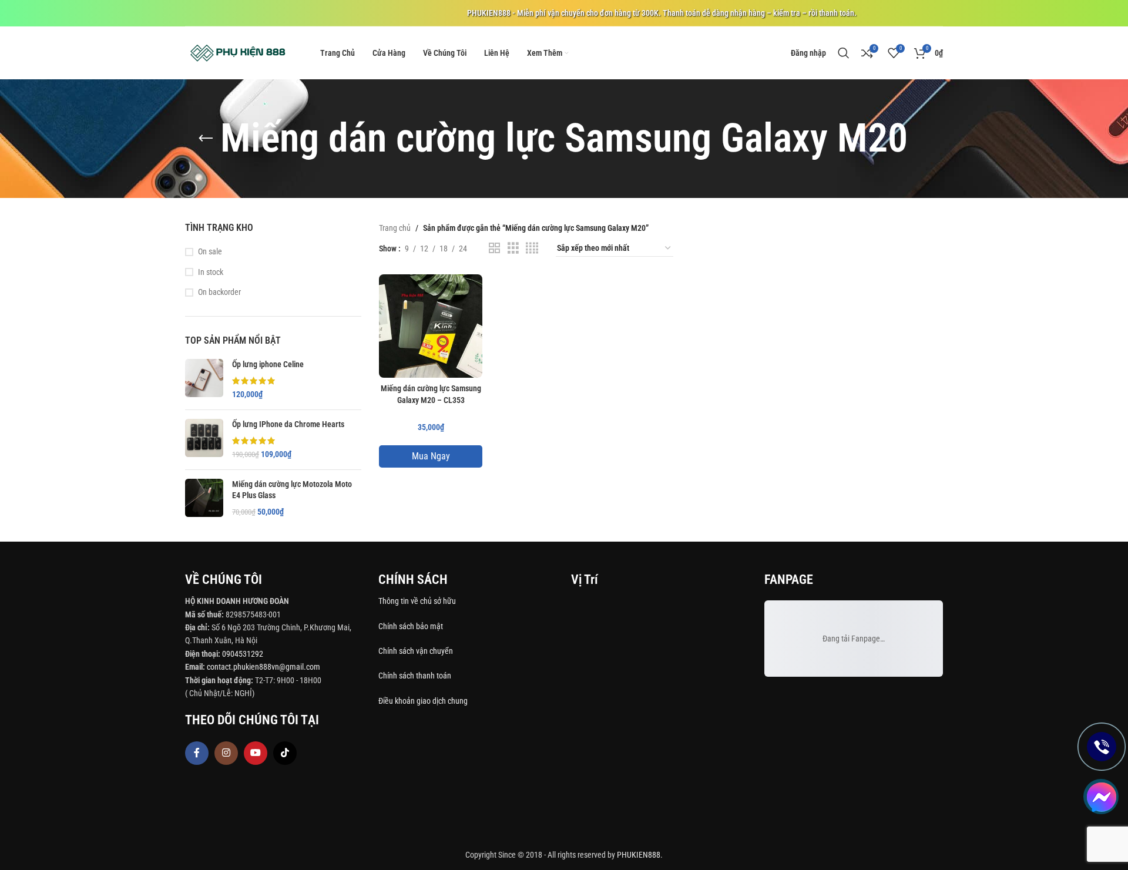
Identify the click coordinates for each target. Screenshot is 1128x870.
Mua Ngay (431, 456)
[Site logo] (238, 52)
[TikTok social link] (285, 753)
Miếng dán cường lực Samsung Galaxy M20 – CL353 (431, 394)
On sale (210, 251)
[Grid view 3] (513, 248)
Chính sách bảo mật (410, 626)
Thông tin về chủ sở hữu (417, 601)
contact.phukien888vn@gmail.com (263, 666)
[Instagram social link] (226, 753)
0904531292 (242, 654)
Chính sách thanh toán (415, 675)
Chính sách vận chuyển (416, 651)
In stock (210, 272)
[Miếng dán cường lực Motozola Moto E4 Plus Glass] (204, 498)
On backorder (219, 292)
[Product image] (430, 326)
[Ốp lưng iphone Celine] (204, 380)
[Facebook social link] (197, 753)
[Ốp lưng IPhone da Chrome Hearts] (204, 440)
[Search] (843, 53)
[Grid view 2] (494, 248)
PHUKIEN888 (638, 854)
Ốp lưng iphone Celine (268, 364)
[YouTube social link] (255, 753)
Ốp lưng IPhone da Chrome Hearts (288, 424)
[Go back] (205, 138)
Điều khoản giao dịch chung (423, 701)
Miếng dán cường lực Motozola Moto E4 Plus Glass (292, 489)
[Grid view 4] (532, 248)
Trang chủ (395, 228)
